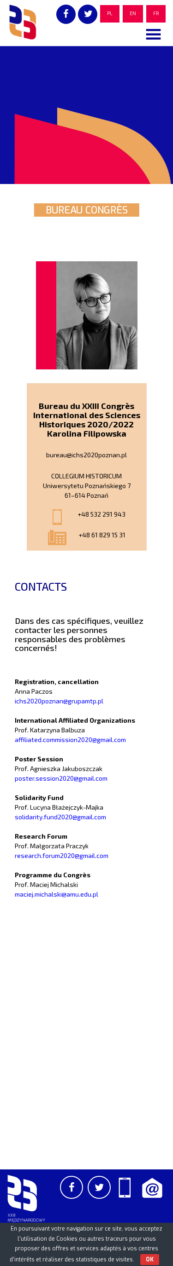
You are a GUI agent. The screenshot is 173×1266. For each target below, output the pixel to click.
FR (156, 14)
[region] (86, 115)
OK (150, 1259)
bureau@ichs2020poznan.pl (86, 455)
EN (133, 14)
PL (110, 14)
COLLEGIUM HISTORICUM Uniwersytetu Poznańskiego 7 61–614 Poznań (87, 485)
